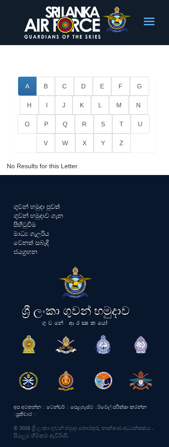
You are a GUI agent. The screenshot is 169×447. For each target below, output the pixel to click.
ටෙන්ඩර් (55, 407)
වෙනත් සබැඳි (31, 242)
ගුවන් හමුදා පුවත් (37, 206)
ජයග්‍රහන (25, 251)
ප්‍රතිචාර (24, 414)
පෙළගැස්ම (81, 407)
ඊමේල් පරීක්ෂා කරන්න (121, 407)
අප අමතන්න (27, 407)
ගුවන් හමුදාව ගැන (38, 215)
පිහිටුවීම (25, 224)
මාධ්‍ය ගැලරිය (31, 233)
